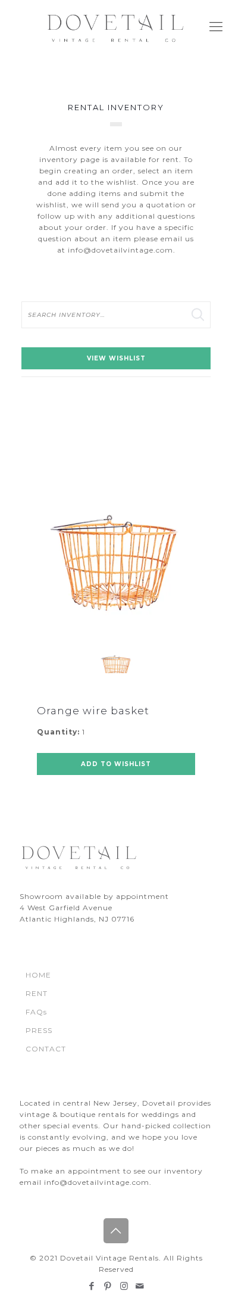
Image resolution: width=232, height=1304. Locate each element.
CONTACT (46, 1048)
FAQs (36, 1011)
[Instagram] (124, 1285)
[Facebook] (92, 1285)
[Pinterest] (108, 1285)
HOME (38, 974)
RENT (37, 993)
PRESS (39, 1030)
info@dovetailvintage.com (120, 249)
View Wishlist (116, 358)
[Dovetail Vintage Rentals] (116, 27)
